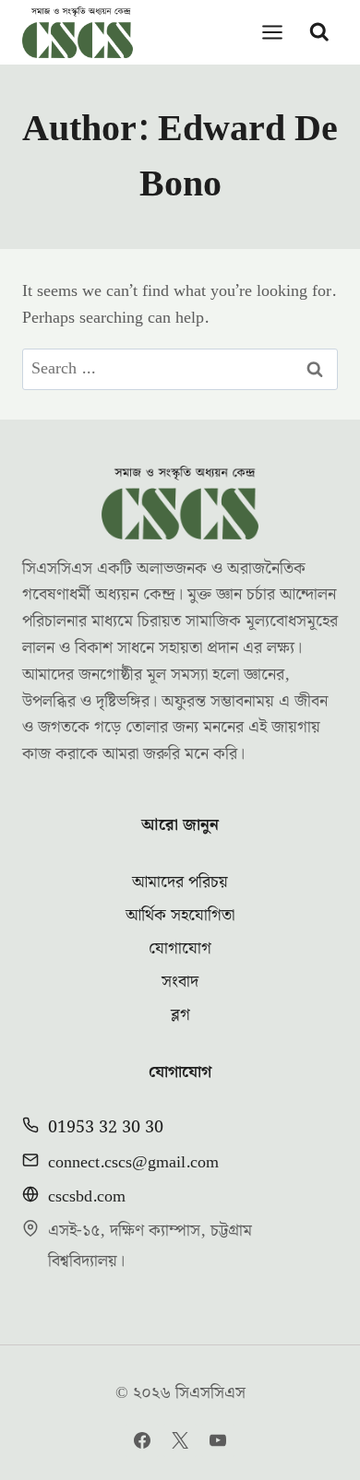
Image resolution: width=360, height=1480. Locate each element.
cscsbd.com (87, 1196)
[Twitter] (180, 1440)
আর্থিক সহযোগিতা (180, 915)
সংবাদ (180, 981)
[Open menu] (273, 32)
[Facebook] (142, 1440)
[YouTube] (217, 1440)
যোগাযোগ (180, 948)
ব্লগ (180, 1014)
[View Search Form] (319, 32)
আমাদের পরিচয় (180, 882)
